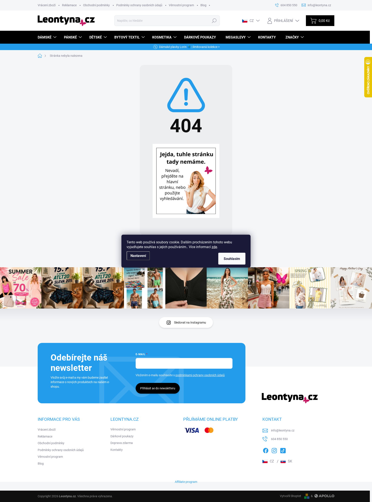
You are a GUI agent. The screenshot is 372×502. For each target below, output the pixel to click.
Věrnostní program (181, 5)
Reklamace (69, 5)
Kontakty (116, 449)
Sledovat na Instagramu (190, 322)
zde (214, 247)
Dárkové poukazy (121, 436)
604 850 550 (279, 439)
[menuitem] (47, 37)
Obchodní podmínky (96, 5)
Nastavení (138, 255)
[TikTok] (283, 450)
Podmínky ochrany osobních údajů (139, 5)
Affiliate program (186, 482)
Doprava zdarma (121, 443)
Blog (203, 5)
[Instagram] (274, 450)
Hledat (214, 20)
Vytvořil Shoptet (290, 496)
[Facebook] (265, 450)
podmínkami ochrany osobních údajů (200, 375)
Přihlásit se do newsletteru (157, 388)
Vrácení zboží (47, 5)
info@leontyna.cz (282, 430)
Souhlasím (232, 258)
